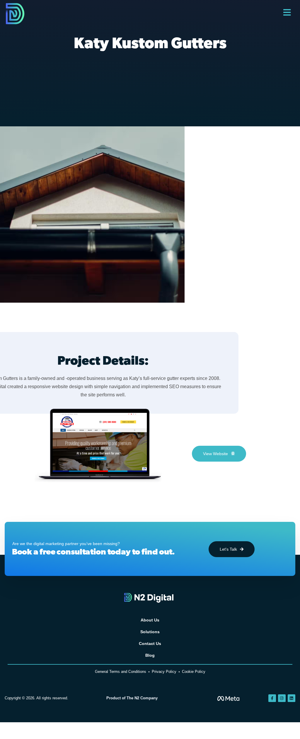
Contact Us (150, 643)
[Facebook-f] (272, 698)
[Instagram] (282, 698)
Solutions (150, 631)
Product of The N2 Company (132, 698)
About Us (150, 620)
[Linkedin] (291, 698)
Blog (150, 655)
